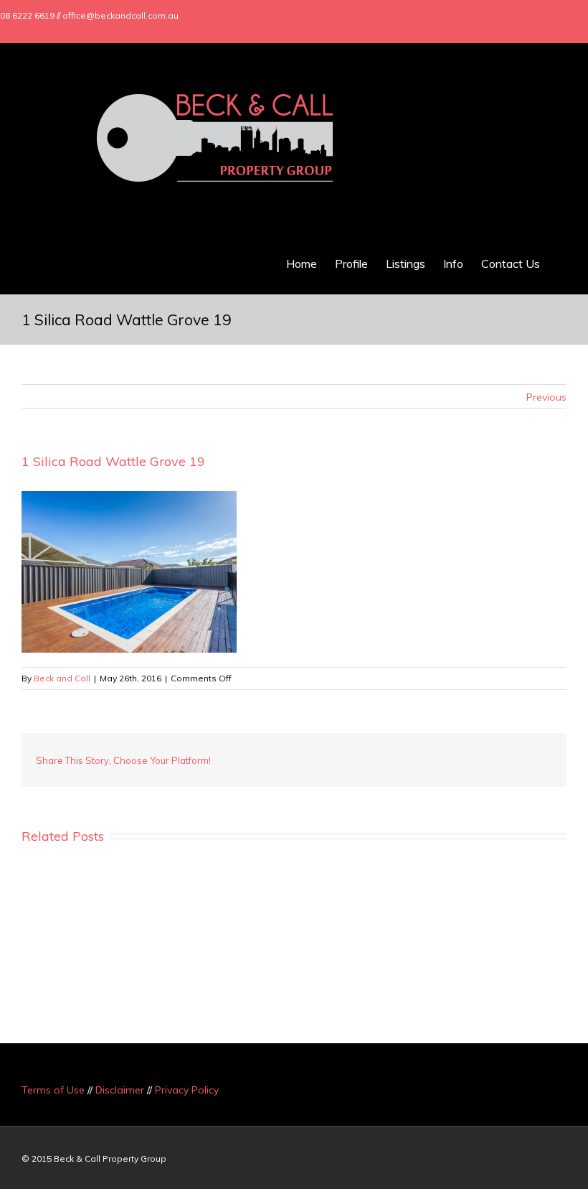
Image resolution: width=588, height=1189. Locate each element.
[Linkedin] (546, 16)
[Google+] (523, 16)
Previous (546, 397)
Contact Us (510, 263)
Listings (405, 263)
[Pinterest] (396, 754)
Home (301, 263)
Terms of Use (53, 1089)
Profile (351, 263)
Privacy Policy (187, 1089)
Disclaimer (119, 1089)
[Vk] (510, 754)
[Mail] (569, 16)
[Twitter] (500, 16)
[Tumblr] (418, 754)
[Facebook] (477, 16)
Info (453, 263)
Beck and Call (62, 678)
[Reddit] (487, 754)
